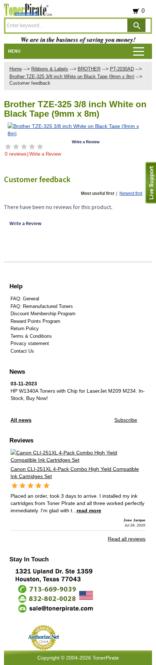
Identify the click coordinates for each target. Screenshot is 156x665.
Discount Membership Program (43, 313)
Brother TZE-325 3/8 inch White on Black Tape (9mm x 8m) (71, 76)
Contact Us (22, 351)
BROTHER (89, 69)
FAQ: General (25, 298)
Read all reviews (126, 539)
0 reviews (15, 154)
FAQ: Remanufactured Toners (42, 306)
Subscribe (125, 420)
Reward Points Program (35, 321)
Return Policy (25, 328)
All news (21, 420)
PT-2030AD (122, 69)
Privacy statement (30, 343)
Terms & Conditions (31, 336)
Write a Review (45, 154)
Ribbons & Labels (49, 69)
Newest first (130, 193)
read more (89, 510)
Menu (14, 51)
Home (15, 69)
